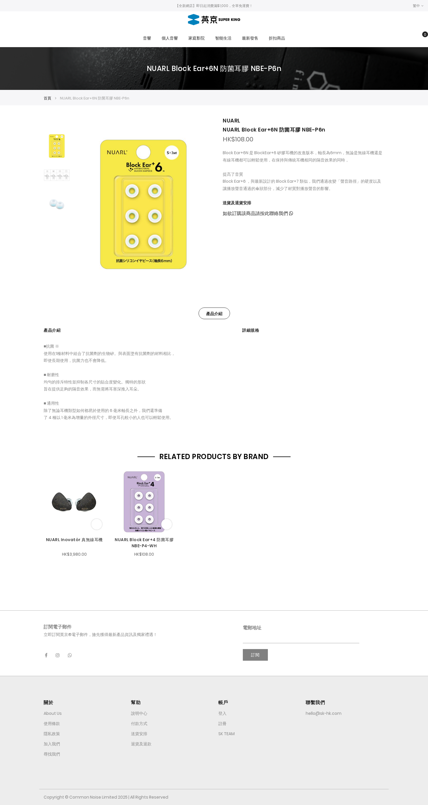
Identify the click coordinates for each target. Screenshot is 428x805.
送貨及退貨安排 (237, 203)
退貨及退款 (141, 744)
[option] (57, 146)
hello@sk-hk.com (324, 713)
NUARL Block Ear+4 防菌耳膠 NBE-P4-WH (144, 543)
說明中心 (139, 713)
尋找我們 (52, 754)
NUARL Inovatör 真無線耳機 (74, 540)
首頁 (47, 98)
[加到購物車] (96, 524)
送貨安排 (139, 734)
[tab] (214, 313)
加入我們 (52, 744)
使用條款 (52, 723)
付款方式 (139, 723)
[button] (418, 5)
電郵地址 (252, 627)
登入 (222, 713)
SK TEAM (226, 734)
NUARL (231, 120)
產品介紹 (214, 314)
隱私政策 (52, 734)
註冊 (222, 723)
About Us (53, 713)
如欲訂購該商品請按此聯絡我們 (256, 213)
